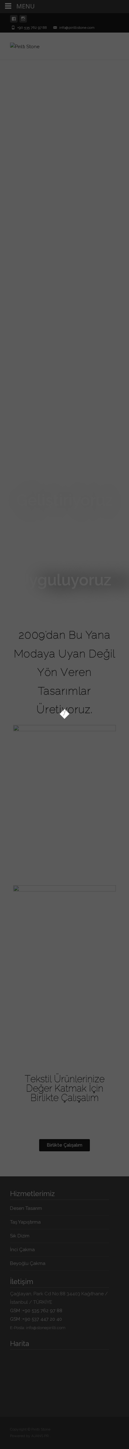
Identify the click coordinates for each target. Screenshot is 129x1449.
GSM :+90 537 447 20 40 (36, 1319)
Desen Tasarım (26, 1208)
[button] (64, 1145)
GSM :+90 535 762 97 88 (36, 1310)
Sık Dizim (19, 1236)
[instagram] (23, 20)
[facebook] (14, 20)
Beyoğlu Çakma (27, 1263)
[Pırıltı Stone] (19, 45)
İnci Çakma (22, 1249)
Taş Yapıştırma (25, 1222)
